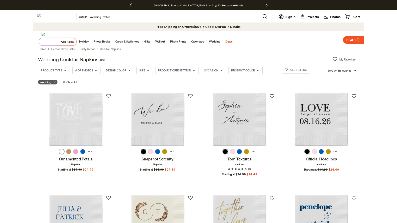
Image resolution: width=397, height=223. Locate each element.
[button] (265, 16)
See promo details (232, 5)
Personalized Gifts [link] (63, 48)
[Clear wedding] (54, 82)
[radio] (62, 151)
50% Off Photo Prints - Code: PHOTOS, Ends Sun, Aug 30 (187, 5)
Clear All (71, 82)
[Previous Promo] (132, 5)
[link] (76, 120)
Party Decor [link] (87, 48)
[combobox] (169, 17)
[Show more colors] (90, 151)
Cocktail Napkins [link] (110, 48)
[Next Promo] (267, 5)
